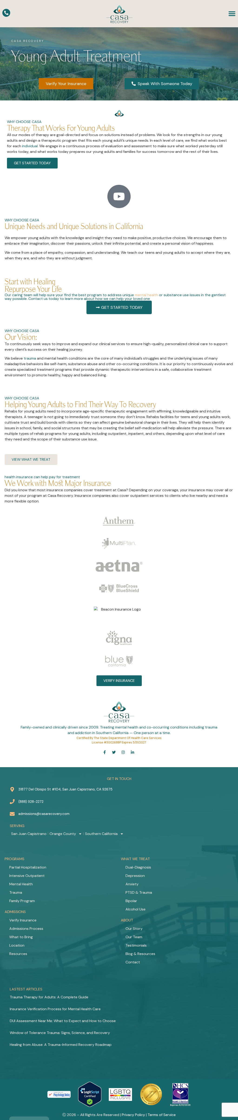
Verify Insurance (22, 920)
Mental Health (21, 884)
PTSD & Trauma (139, 892)
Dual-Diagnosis (138, 867)
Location (16, 945)
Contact (133, 962)
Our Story (134, 928)
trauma (30, 358)
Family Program (22, 900)
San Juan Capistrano (28, 833)
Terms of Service (162, 1114)
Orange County (63, 833)
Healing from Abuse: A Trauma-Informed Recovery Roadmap (61, 1044)
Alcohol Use (135, 909)
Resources (18, 953)
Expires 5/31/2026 (180, 1105)
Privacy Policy (133, 1114)
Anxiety (132, 884)
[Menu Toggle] (232, 13)
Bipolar (131, 900)
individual (30, 146)
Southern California (101, 833)
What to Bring (21, 936)
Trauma (15, 892)
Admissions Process (26, 928)
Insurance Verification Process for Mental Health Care (55, 1009)
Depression (135, 875)
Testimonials (136, 945)
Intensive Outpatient (27, 875)
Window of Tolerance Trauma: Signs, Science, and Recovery (60, 1032)
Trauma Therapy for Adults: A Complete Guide (49, 997)
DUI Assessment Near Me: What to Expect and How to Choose (63, 1020)
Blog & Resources (140, 953)
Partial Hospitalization (27, 867)
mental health (146, 294)
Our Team (134, 936)
